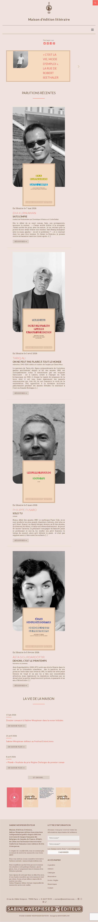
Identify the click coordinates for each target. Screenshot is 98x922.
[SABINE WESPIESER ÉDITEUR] (49, 12)
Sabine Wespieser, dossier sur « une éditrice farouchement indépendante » (46, 67)
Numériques (52, 886)
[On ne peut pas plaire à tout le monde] (38, 352)
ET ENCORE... (38, 779)
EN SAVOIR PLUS (15, 728)
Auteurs (50, 871)
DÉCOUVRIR (20, 243)
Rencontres (52, 878)
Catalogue (51, 874)
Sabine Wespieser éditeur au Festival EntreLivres (29, 743)
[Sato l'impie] (38, 207)
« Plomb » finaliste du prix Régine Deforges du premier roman (35, 764)
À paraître (51, 867)
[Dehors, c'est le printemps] (38, 651)
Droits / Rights (53, 882)
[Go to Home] (44, 914)
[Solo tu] (38, 504)
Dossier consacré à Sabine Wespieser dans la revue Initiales (34, 722)
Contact (50, 890)
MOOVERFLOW (64, 918)
